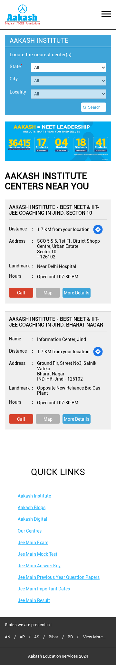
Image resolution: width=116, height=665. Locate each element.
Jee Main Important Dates (44, 588)
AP (22, 637)
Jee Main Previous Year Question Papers (59, 577)
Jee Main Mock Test (37, 554)
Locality (18, 91)
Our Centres (30, 531)
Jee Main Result (34, 600)
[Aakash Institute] (22, 14)
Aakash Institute (34, 496)
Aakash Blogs (31, 507)
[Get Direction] (98, 229)
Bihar (53, 637)
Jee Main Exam (33, 542)
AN (7, 637)
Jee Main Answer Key (39, 565)
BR (70, 637)
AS (36, 637)
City (14, 78)
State (16, 66)
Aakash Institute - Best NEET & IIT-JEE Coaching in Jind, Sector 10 (54, 210)
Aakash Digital (32, 519)
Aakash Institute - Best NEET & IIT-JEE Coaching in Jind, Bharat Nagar (56, 322)
